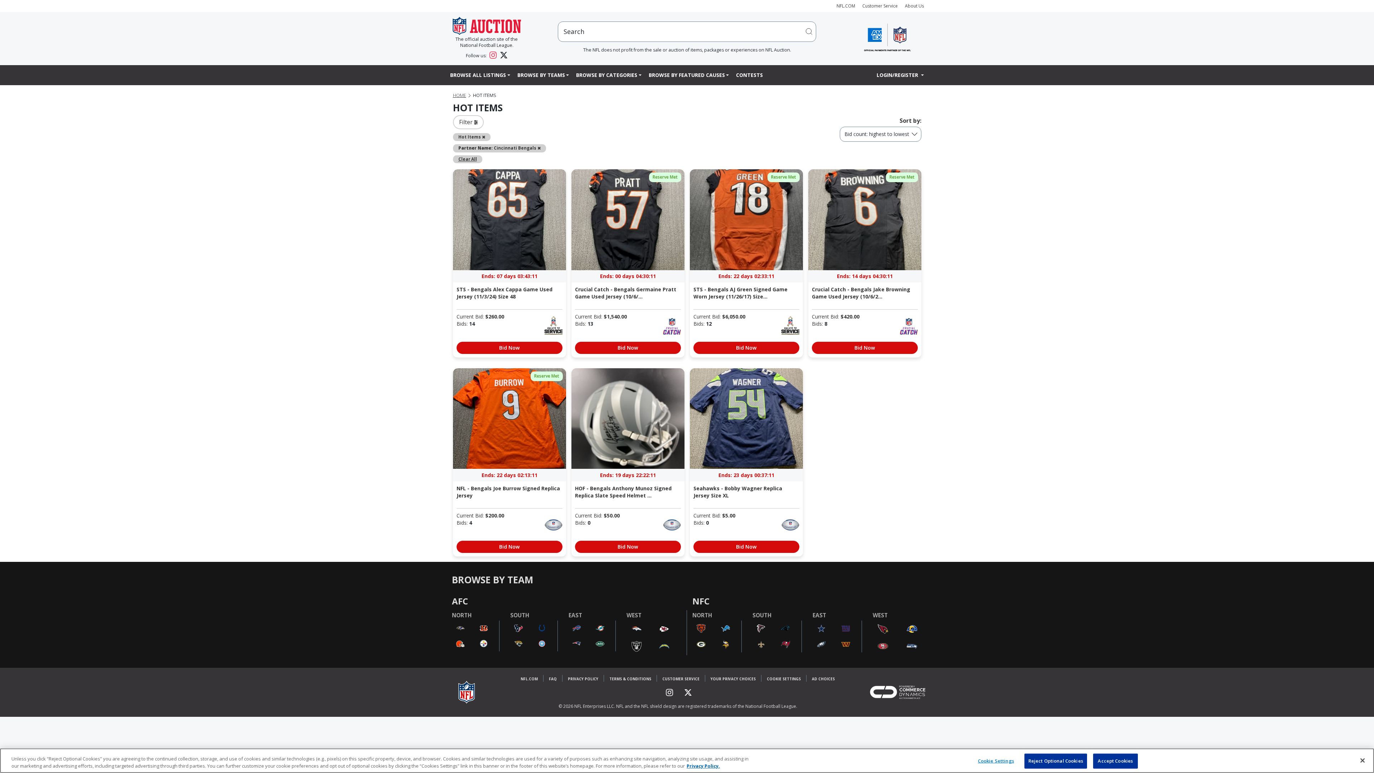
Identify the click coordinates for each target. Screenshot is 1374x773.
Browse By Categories (606, 75)
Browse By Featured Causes (687, 75)
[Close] (1362, 760)
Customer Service (880, 6)
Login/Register (898, 75)
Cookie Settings (784, 678)
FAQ (553, 678)
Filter (466, 122)
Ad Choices (823, 678)
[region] (687, 760)
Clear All (467, 159)
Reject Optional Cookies (1055, 761)
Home (459, 95)
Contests (749, 75)
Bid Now (509, 347)
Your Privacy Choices (733, 678)
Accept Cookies (1115, 761)
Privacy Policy (583, 678)
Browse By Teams (541, 75)
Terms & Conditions (630, 678)
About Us (914, 6)
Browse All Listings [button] (478, 75)
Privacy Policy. (703, 765)
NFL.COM (846, 6)
